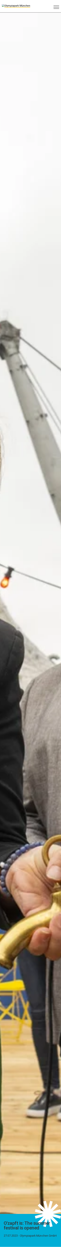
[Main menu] (56, 7)
